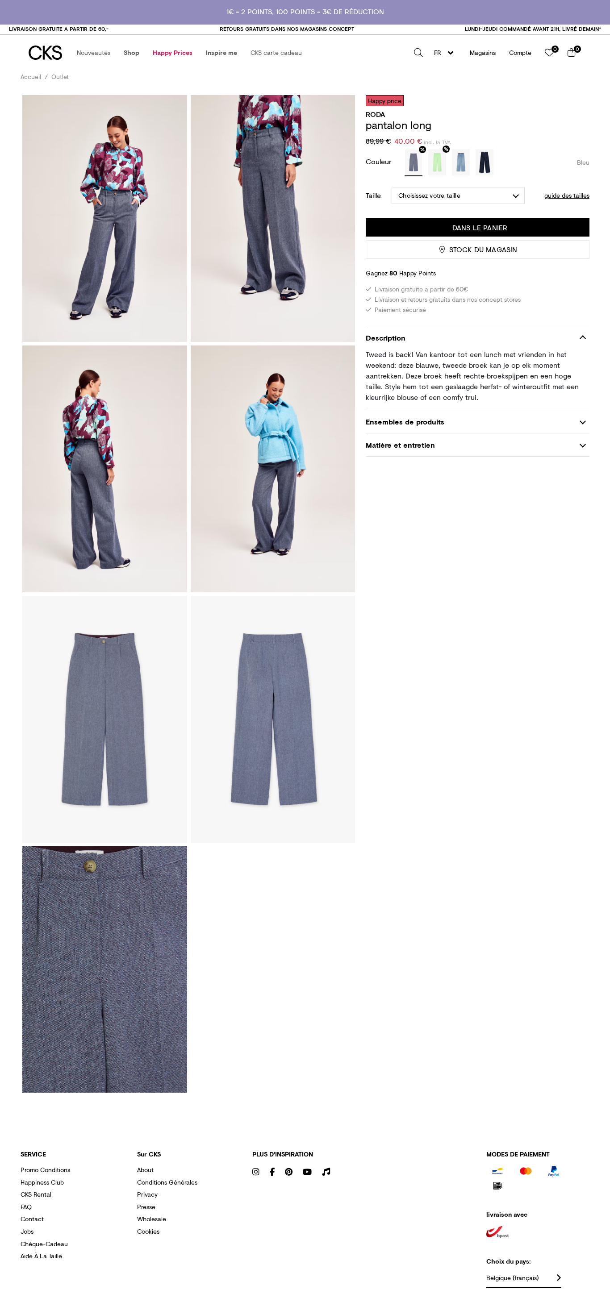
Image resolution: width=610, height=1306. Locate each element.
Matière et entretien (400, 445)
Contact (32, 1218)
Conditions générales (167, 1182)
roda (375, 114)
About (145, 1169)
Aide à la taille (41, 1255)
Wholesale (151, 1218)
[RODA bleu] (413, 163)
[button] (93, 52)
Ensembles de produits (405, 421)
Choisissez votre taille (429, 195)
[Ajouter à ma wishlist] (576, 100)
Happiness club (42, 1182)
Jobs (27, 1231)
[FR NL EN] (446, 52)
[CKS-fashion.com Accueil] (45, 52)
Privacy (147, 1194)
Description (385, 338)
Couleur (380, 161)
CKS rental (36, 1194)
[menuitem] (93, 52)
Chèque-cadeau (44, 1243)
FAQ (26, 1206)
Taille (373, 195)
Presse (146, 1206)
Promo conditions (45, 1169)
